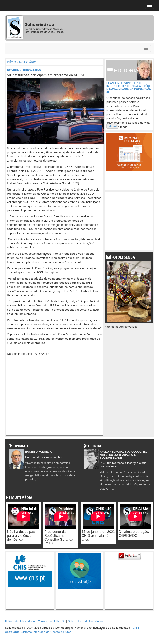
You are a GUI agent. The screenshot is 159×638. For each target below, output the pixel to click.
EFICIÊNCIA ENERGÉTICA (24, 69)
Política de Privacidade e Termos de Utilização (35, 621)
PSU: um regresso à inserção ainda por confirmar (123, 464)
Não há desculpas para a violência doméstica (21, 535)
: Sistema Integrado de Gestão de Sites (38, 631)
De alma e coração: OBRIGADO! (134, 534)
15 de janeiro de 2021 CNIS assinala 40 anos (98, 535)
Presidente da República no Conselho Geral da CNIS (58, 537)
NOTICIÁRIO (27, 62)
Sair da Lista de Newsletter (85, 621)
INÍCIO (11, 62)
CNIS (136, 627)
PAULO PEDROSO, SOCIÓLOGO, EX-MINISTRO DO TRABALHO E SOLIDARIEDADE (124, 454)
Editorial (112, 126)
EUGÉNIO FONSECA (38, 451)
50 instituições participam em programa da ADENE (46, 75)
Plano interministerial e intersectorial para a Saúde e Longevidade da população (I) (128, 88)
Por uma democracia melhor (44, 457)
